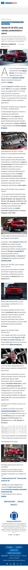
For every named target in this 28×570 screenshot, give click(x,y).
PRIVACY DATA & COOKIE (14, 553)
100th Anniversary (15, 344)
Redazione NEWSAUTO (9, 44)
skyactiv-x (14, 504)
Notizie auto (8, 19)
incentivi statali (6, 260)
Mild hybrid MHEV (10, 501)
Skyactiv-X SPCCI (18, 78)
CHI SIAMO (9, 547)
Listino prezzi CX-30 (9, 478)
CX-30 (4, 22)
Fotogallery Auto (12, 22)
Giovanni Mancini (20, 560)
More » (14, 532)
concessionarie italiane (8, 411)
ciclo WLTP (20, 251)
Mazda (21, 22)
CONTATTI (18, 547)
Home (3, 19)
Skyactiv (21, 501)
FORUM (3, 496)
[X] (13, 535)
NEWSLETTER (14, 550)
